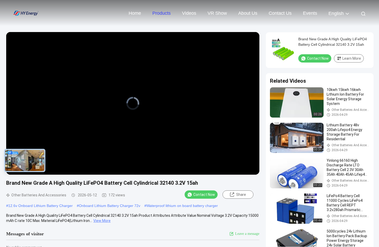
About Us (247, 13)
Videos (189, 13)
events (310, 13)
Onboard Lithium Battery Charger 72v (109, 206)
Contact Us (280, 13)
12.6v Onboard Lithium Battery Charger (40, 206)
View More (102, 221)
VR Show (217, 13)
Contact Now (204, 194)
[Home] (26, 13)
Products (161, 13)
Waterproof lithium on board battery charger (182, 206)
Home (135, 13)
